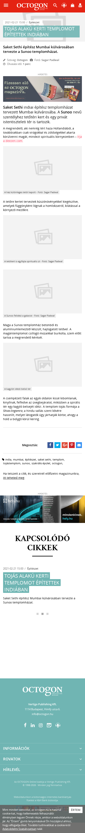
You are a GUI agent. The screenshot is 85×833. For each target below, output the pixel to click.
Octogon (22, 60)
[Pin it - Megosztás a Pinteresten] (72, 445)
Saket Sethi (44, 459)
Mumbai (18, 459)
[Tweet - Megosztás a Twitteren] (57, 445)
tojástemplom (11, 463)
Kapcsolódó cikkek (42, 543)
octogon (57, 463)
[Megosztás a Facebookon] (50, 445)
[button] (55, 6)
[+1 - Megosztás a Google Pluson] (65, 445)
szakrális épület (41, 463)
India (8, 459)
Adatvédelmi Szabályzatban (19, 829)
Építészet (34, 22)
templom (58, 459)
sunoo (26, 463)
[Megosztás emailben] (79, 445)
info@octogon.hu (42, 714)
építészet (30, 459)
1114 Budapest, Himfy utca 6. (42, 709)
